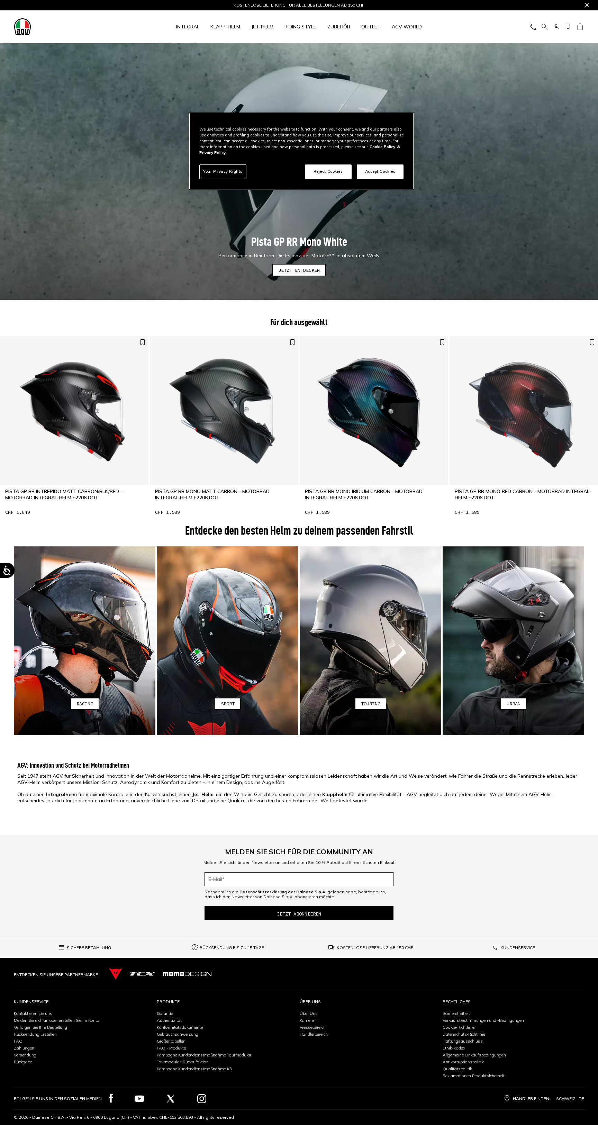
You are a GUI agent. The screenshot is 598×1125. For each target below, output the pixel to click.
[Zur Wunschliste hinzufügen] (142, 342)
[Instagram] (202, 1098)
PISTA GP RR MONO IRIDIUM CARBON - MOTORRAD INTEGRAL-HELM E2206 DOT (364, 494)
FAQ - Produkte (171, 1048)
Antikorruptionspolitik (463, 1061)
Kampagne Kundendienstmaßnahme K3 (194, 1068)
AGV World (407, 27)
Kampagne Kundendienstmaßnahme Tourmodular (204, 1054)
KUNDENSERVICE (517, 947)
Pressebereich (313, 1027)
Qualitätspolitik (457, 1068)
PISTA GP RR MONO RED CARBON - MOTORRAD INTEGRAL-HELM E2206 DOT (523, 494)
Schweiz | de (570, 1099)
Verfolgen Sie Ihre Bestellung (40, 1027)
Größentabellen (171, 1041)
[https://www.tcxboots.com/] (142, 974)
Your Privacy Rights (223, 171)
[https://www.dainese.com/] (115, 974)
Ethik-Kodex (454, 1048)
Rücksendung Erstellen (35, 1034)
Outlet (371, 27)
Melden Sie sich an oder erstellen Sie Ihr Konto (56, 1020)
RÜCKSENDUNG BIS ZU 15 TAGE (232, 947)
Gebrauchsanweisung (177, 1034)
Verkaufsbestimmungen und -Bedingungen (483, 1020)
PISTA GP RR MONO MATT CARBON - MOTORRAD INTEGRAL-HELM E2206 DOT (212, 494)
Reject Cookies (328, 171)
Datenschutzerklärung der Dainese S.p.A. (282, 891)
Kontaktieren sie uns (33, 1013)
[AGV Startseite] (66, 26)
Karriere (307, 1020)
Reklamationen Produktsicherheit (474, 1075)
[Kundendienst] (532, 27)
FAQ (18, 1041)
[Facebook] (111, 1098)
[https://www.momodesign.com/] (187, 974)
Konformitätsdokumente (180, 1027)
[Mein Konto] (556, 27)
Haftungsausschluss (463, 1041)
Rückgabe (23, 1061)
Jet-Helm (262, 27)
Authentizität (169, 1020)
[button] (84, 640)
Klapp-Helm (225, 27)
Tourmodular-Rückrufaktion (183, 1061)
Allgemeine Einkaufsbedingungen (474, 1054)
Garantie (165, 1013)
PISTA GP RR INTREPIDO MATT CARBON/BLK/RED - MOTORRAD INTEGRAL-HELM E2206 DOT (64, 494)
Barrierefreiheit (456, 1013)
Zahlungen (24, 1048)
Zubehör (338, 27)
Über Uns (309, 1013)
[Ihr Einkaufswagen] (580, 27)
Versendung (25, 1054)
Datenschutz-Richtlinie (464, 1034)
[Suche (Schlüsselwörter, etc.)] (544, 27)
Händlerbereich (314, 1034)
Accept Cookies (380, 171)
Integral (187, 27)
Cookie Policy (382, 146)
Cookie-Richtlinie (458, 1027)
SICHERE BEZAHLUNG (89, 947)
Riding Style (300, 27)
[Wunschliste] (568, 27)
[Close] (587, 5)
